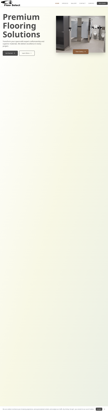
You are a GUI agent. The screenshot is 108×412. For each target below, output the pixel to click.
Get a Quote (102, 3)
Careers (91, 3)
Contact (82, 3)
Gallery (74, 3)
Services (65, 3)
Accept (99, 409)
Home (57, 3)
